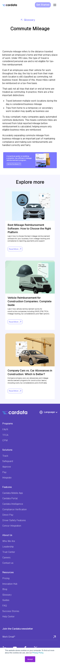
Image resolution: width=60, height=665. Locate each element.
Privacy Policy (37, 652)
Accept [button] (30, 659)
